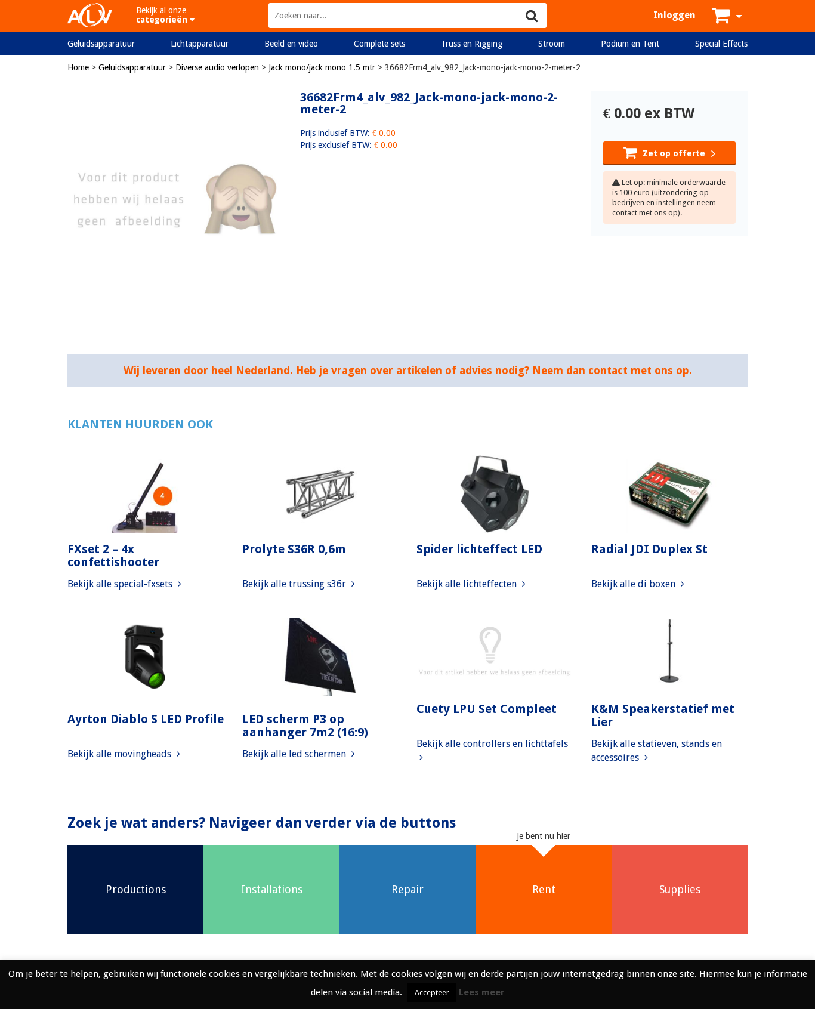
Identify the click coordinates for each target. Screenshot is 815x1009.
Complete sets (379, 43)
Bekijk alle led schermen (295, 754)
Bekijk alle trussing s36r (295, 584)
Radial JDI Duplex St (649, 549)
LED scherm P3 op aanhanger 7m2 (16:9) (305, 725)
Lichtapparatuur (200, 43)
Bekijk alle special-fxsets (121, 584)
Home (78, 67)
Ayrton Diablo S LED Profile (145, 719)
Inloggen (674, 15)
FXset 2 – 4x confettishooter (113, 555)
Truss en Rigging (471, 43)
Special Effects (721, 43)
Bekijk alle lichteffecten (467, 584)
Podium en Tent (630, 43)
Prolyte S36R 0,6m (294, 549)
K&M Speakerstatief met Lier (662, 715)
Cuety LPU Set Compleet (486, 709)
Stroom (551, 43)
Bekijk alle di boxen (634, 584)
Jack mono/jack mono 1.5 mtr (321, 67)
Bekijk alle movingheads (120, 754)
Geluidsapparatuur (101, 43)
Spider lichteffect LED (479, 549)
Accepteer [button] (432, 992)
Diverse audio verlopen (217, 67)
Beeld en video (291, 43)
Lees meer (482, 992)
